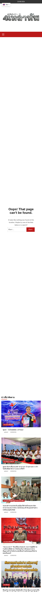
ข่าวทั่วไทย (6, 585)
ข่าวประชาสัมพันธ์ (8, 424)
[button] (3, 34)
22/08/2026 (13, 512)
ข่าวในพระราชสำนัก (9, 461)
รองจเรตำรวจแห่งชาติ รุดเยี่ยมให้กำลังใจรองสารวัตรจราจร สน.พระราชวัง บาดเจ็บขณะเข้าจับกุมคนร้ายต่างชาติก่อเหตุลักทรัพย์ (20, 508)
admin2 (6, 432)
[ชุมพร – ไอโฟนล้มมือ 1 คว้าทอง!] (21, 414)
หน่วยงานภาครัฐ (19, 500)
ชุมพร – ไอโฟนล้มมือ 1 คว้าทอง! (13, 430)
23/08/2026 (13, 432)
